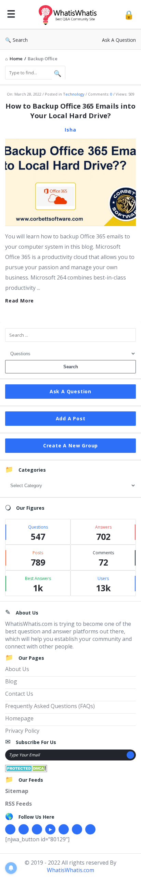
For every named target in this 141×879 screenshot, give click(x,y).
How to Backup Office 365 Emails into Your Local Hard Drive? (70, 110)
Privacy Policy (22, 730)
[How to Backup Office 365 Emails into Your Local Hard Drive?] (70, 182)
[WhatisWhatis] (69, 14)
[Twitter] (23, 829)
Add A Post (71, 418)
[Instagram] (64, 829)
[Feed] (90, 829)
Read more (19, 300)
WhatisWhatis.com (70, 870)
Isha (70, 129)
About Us (17, 669)
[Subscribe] (130, 755)
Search (20, 40)
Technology (74, 94)
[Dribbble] (37, 829)
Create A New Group (70, 445)
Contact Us (19, 693)
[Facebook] (10, 829)
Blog (11, 681)
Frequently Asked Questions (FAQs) (50, 706)
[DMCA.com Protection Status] (26, 767)
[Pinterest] (77, 829)
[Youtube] (50, 829)
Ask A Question (119, 40)
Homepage (19, 718)
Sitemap (16, 791)
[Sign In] (129, 14)
